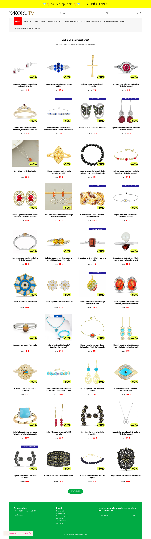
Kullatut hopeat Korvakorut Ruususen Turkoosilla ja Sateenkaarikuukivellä (126, 346)
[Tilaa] (134, 515)
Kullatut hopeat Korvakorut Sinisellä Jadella (92, 390)
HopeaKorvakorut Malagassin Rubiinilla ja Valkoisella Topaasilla (126, 129)
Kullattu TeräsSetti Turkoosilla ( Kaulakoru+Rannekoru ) (59, 346)
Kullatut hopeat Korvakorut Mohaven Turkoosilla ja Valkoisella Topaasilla (126, 303)
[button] (55, 21)
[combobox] (84, 13)
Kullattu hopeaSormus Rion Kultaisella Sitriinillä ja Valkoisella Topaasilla (58, 259)
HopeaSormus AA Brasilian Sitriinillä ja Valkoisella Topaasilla (25, 259)
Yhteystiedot (60, 523)
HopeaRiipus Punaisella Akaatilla (25, 171)
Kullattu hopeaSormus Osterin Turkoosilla (25, 390)
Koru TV (71, 534)
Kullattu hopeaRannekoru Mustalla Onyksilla (92, 477)
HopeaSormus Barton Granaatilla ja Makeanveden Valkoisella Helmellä (125, 259)
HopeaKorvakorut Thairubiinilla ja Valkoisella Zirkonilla (25, 85)
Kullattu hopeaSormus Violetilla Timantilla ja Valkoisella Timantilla (25, 129)
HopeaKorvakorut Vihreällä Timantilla (92, 128)
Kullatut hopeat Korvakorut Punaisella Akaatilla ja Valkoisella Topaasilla (25, 216)
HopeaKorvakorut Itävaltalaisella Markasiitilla (92, 433)
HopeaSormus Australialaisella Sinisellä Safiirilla (58, 85)
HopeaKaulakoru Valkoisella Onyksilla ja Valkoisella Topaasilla (126, 433)
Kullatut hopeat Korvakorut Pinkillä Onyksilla (59, 433)
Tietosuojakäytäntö (62, 516)
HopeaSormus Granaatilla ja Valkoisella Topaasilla (92, 259)
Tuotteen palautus (62, 513)
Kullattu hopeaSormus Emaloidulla (25, 302)
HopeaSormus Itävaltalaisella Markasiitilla (58, 476)
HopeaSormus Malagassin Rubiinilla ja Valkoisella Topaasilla (126, 85)
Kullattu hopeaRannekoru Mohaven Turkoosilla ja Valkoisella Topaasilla (92, 346)
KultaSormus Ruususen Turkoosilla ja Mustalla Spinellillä (126, 390)
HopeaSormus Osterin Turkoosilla (25, 345)
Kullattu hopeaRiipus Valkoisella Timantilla (92, 85)
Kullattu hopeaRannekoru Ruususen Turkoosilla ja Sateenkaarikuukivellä (58, 390)
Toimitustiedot (60, 511)
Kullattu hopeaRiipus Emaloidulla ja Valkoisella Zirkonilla (92, 303)
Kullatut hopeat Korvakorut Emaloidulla (59, 302)
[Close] (30, 533)
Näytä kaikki (75, 491)
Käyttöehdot (60, 518)
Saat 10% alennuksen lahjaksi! (16, 533)
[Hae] (107, 13)
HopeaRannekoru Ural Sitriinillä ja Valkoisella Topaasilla (125, 216)
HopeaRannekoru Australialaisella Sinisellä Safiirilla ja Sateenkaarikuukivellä (58, 129)
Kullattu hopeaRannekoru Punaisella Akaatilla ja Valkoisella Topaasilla (126, 172)
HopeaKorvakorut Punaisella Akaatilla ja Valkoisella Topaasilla (59, 216)
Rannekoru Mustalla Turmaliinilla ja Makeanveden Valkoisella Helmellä (92, 172)
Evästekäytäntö (61, 521)
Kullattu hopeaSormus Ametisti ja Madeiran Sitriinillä (59, 172)
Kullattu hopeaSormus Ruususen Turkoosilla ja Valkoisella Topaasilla (25, 433)
